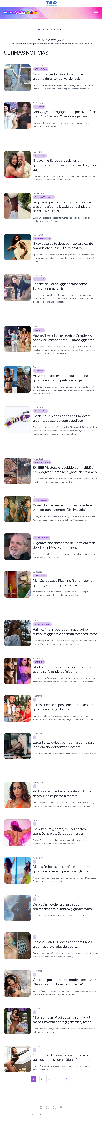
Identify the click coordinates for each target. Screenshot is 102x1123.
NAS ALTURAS (41, 69)
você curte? (39, 279)
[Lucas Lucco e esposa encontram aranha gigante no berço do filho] (34, 700)
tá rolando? (39, 107)
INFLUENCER (40, 575)
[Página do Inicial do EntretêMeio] (14, 12)
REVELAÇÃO (40, 155)
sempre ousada (41, 500)
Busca (50, 29)
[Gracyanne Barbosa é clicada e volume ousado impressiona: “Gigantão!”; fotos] (34, 1050)
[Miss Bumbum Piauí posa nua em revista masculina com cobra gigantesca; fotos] (34, 1012)
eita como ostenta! (42, 238)
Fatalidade (39, 371)
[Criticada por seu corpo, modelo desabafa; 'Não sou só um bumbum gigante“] (34, 975)
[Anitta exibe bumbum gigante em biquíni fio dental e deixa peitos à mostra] (34, 786)
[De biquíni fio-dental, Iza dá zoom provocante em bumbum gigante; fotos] (34, 899)
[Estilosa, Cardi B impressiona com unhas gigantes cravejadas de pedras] (34, 937)
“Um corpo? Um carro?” (44, 197)
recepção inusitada (42, 462)
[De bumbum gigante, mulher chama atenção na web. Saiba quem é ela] (34, 824)
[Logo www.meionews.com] (51, 3)
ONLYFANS (39, 662)
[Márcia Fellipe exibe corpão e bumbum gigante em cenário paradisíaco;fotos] (34, 862)
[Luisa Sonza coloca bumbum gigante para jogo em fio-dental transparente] (34, 737)
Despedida (39, 330)
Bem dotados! (40, 411)
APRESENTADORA (42, 624)
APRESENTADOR (42, 538)
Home (41, 29)
